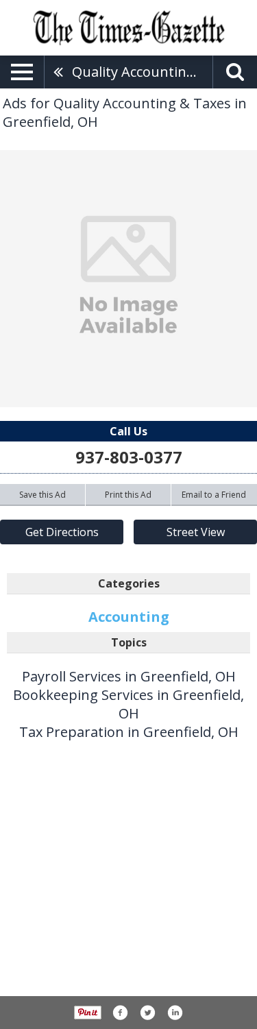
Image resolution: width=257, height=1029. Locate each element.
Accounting (128, 616)
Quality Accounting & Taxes (142, 71)
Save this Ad (42, 494)
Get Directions (62, 532)
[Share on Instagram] (175, 1012)
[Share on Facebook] (120, 1012)
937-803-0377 (128, 457)
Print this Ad (128, 494)
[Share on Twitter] (147, 1012)
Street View (196, 532)
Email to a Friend (214, 494)
